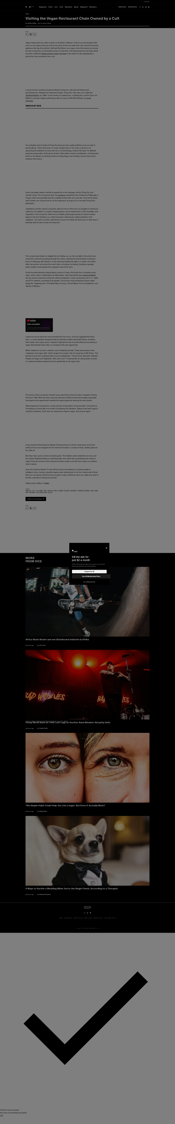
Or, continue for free (89, 582)
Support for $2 (89, 571)
